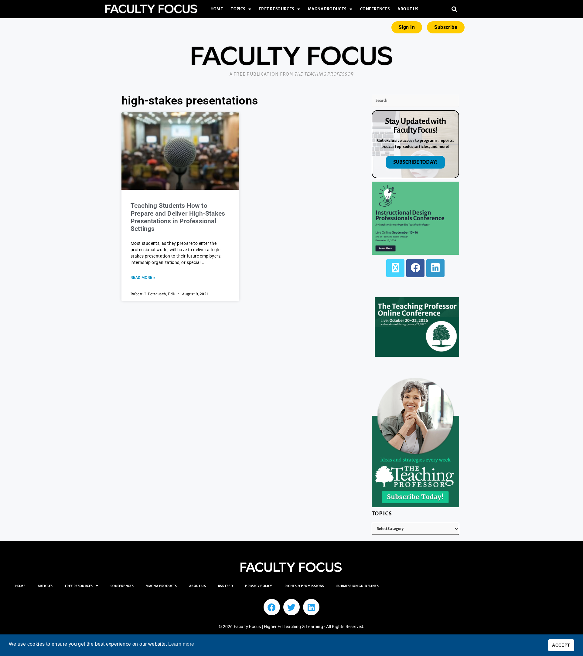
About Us (407, 9)
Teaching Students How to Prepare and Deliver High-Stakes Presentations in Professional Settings (178, 217)
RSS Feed (225, 586)
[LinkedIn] (435, 268)
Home (216, 9)
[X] (395, 268)
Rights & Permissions (304, 586)
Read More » (143, 277)
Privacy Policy (258, 586)
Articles (45, 586)
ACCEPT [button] (561, 645)
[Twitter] (291, 607)
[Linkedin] (311, 607)
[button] (454, 9)
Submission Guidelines (357, 586)
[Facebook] (415, 268)
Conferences (375, 9)
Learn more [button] (181, 644)
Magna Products (327, 9)
